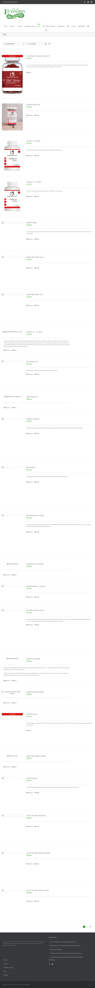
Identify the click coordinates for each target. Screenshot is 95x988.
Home (5, 960)
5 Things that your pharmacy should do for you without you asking (66, 957)
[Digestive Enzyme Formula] (12, 693)
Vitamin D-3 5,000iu (33, 141)
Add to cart (30, 115)
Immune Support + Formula (36, 586)
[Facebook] (49, 964)
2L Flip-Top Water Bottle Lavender (38, 890)
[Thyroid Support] (12, 234)
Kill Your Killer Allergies (56, 949)
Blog (5, 971)
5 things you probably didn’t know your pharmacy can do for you (66, 953)
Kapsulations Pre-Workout (35, 564)
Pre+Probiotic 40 (32, 361)
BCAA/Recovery (32, 714)
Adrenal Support (32, 778)
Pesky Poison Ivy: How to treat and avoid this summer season (65, 945)
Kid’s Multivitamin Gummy (35, 515)
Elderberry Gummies (33, 659)
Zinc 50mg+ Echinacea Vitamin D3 (38, 56)
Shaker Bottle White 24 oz (35, 257)
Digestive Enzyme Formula (35, 692)
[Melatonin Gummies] (12, 437)
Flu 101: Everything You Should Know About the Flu (63, 942)
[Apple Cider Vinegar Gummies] (12, 756)
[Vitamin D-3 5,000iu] (12, 155)
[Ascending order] (24, 44)
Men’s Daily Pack (32, 397)
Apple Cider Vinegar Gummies (36, 756)
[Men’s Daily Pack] (12, 397)
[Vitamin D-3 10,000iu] (12, 196)
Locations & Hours (8, 967)
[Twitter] (52, 964)
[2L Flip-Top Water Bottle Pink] (12, 829)
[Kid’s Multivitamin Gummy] (12, 534)
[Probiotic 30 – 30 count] (12, 332)
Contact (6, 975)
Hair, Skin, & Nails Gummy (35, 610)
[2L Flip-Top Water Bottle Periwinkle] (12, 866)
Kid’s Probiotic (31, 467)
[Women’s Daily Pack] (12, 117)
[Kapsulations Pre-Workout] (12, 564)
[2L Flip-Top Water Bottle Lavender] (12, 903)
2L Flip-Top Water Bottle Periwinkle (38, 853)
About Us (6, 964)
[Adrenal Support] (12, 791)
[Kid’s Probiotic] (12, 485)
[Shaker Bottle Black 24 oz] (12, 307)
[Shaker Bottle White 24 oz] (12, 270)
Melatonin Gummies (33, 419)
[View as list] (49, 44)
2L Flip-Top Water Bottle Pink (36, 815)
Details (29, 72)
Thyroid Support (32, 222)
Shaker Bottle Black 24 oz (35, 294)
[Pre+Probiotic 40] (12, 373)
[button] (46, 30)
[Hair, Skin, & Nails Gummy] (12, 628)
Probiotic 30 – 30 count (34, 332)
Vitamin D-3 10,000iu (34, 182)
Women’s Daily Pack (33, 104)
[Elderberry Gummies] (12, 659)
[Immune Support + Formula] (12, 592)
